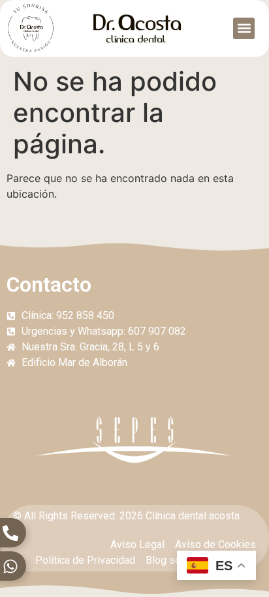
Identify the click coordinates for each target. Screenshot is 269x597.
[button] (244, 28)
